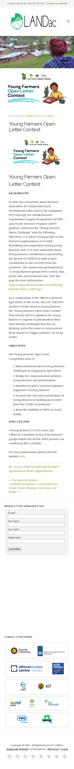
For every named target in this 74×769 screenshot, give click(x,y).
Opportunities (44, 471)
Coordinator (49, 116)
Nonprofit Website (17, 749)
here (22, 456)
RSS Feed (53, 749)
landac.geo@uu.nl (57, 3)
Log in (64, 749)
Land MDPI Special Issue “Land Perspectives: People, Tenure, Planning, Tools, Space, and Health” (33, 487)
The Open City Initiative (25, 480)
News (30, 471)
